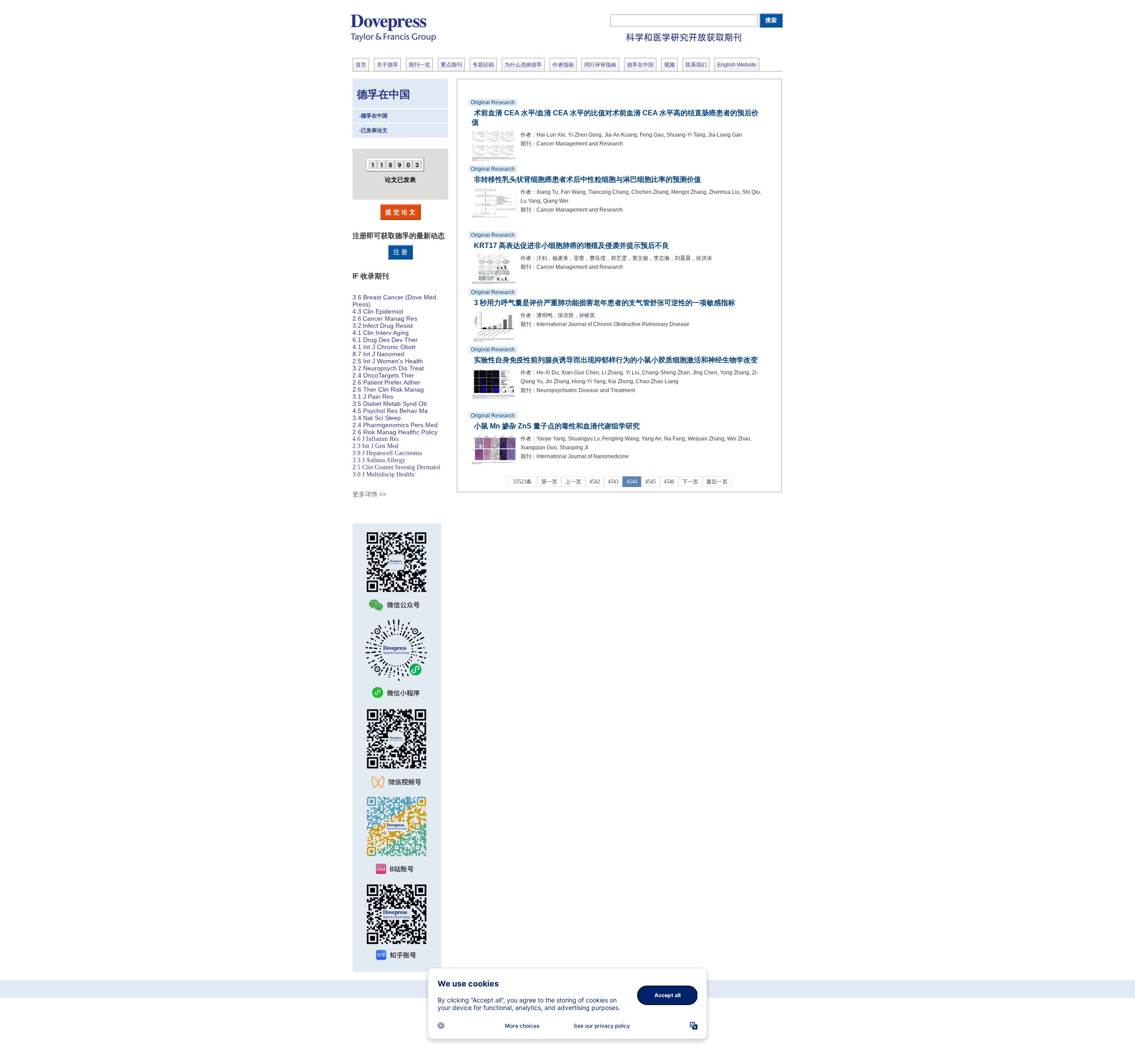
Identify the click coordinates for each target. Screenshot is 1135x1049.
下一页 (690, 482)
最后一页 (717, 482)
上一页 (573, 482)
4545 (650, 482)
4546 (669, 482)
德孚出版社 (454, 27)
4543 (613, 482)
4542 (594, 482)
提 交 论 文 (400, 211)
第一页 (549, 482)
